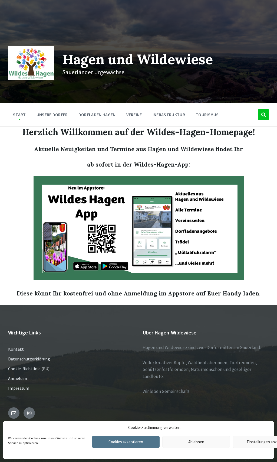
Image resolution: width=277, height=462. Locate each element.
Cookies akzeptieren (125, 441)
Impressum (18, 388)
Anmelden (17, 378)
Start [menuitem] (19, 114)
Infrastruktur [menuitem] (169, 114)
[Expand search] (263, 114)
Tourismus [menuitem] (207, 114)
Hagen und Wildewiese (137, 59)
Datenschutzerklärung (29, 359)
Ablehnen (196, 441)
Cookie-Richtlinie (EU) (29, 368)
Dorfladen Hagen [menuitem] (97, 114)
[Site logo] (31, 79)
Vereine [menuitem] (134, 114)
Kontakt (16, 349)
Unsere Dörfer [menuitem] (52, 114)
